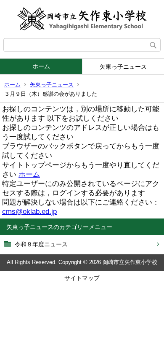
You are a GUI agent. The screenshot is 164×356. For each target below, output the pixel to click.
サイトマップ (82, 278)
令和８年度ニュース (41, 244)
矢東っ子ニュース (123, 66)
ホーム (41, 66)
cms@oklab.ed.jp (29, 212)
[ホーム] (82, 19)
